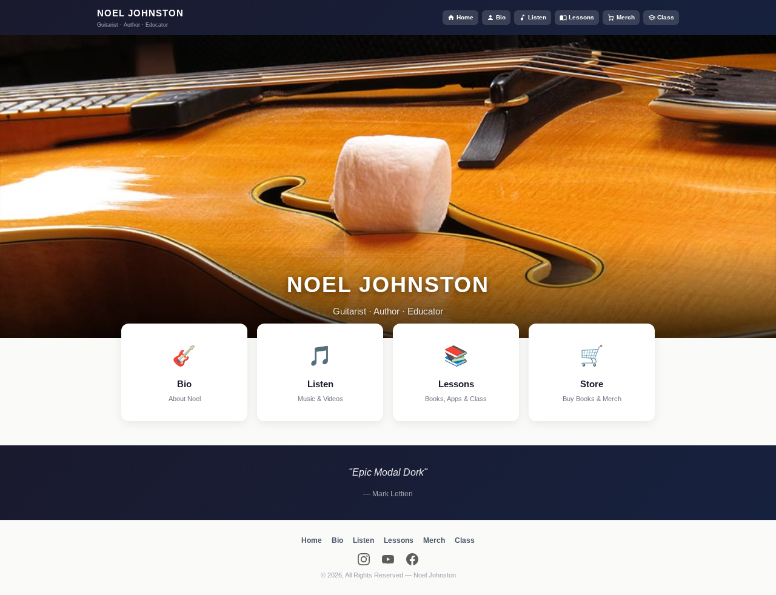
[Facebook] (412, 559)
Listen (537, 17)
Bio (501, 17)
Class (665, 17)
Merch (626, 17)
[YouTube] (388, 559)
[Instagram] (364, 559)
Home (465, 17)
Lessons (581, 17)
